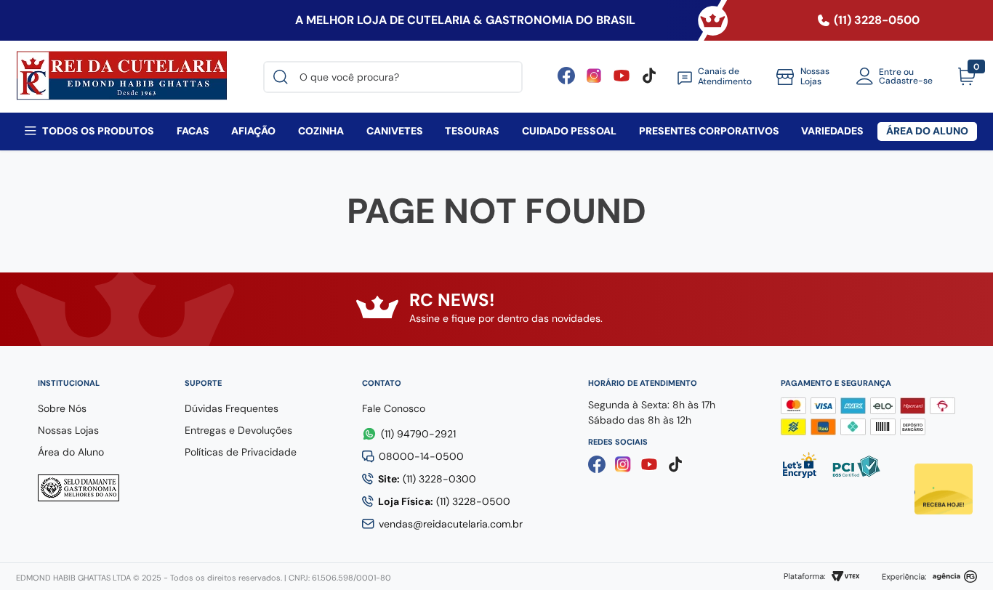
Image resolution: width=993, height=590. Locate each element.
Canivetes (394, 130)
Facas (193, 130)
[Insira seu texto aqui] (621, 80)
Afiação (253, 130)
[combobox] (393, 77)
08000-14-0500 (421, 456)
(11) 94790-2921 (418, 433)
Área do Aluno (927, 130)
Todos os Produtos (98, 130)
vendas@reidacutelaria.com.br (451, 523)
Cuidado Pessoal (569, 130)
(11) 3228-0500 (444, 501)
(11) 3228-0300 (427, 478)
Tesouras (472, 130)
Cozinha (321, 130)
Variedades (832, 130)
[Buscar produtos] (283, 77)
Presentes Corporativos (709, 130)
